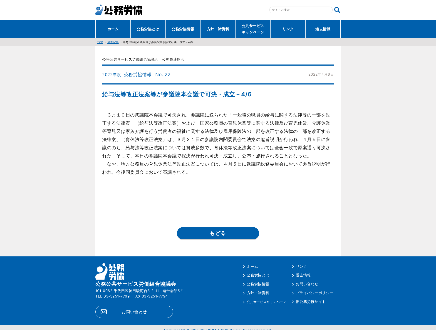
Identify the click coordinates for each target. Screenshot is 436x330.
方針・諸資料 (218, 29)
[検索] (337, 10)
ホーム (113, 29)
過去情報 (322, 29)
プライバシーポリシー (314, 292)
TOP (100, 42)
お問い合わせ (134, 311)
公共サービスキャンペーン (253, 29)
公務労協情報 (183, 29)
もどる (218, 233)
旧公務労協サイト (311, 301)
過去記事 (113, 42)
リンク (288, 29)
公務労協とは (148, 29)
